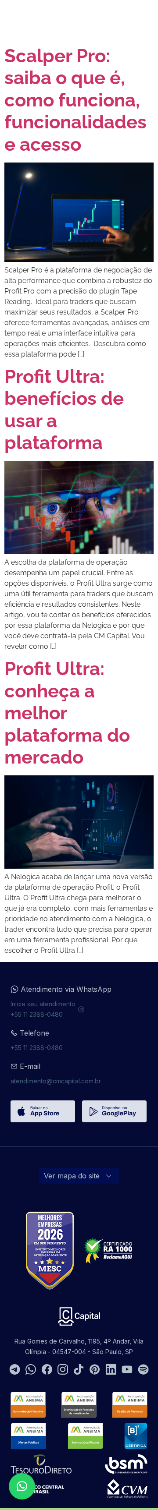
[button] (22, 1486)
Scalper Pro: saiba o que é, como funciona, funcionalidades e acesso (75, 100)
